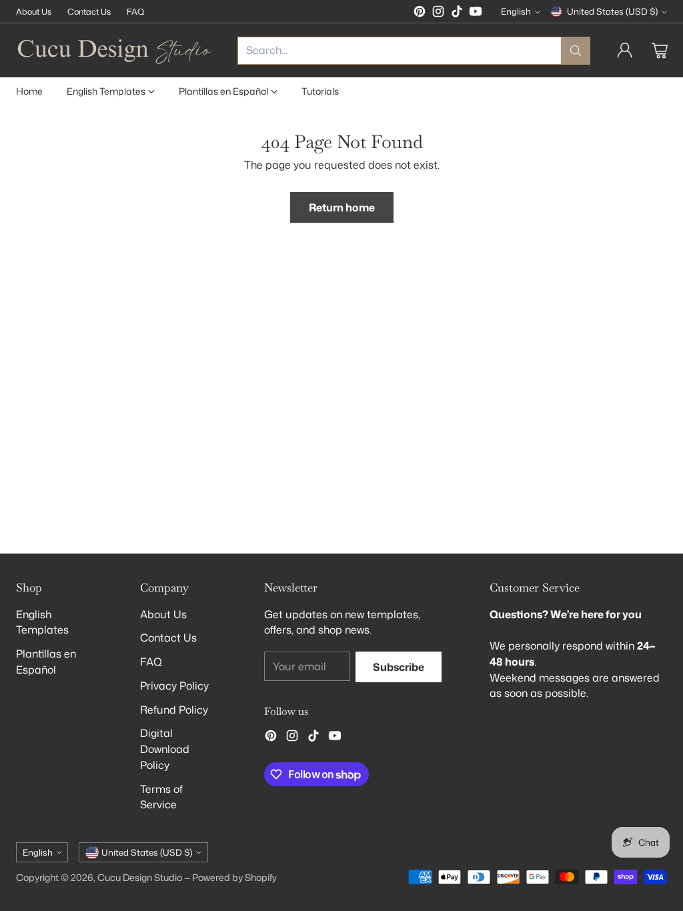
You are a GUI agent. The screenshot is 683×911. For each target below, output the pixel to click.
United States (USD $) (612, 11)
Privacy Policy (174, 685)
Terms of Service (161, 797)
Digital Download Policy (164, 749)
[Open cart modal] (659, 50)
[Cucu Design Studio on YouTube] (475, 14)
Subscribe (398, 667)
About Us (163, 614)
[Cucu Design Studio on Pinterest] (419, 14)
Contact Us (168, 637)
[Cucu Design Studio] (116, 50)
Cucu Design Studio (139, 877)
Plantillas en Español (46, 661)
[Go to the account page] (625, 50)
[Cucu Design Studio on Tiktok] (457, 14)
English (516, 11)
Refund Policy (174, 709)
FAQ (151, 661)
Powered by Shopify (234, 877)
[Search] (575, 51)
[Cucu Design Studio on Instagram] (438, 14)
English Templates (42, 622)
